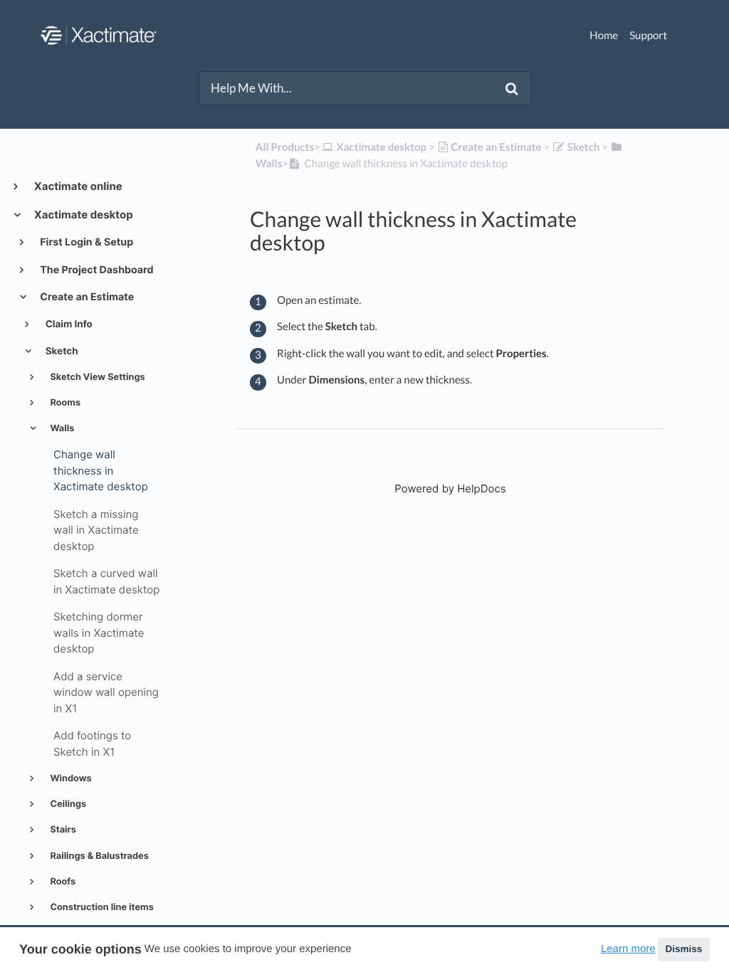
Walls (61, 428)
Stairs (62, 830)
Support (648, 35)
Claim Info (68, 324)
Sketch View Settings (96, 377)
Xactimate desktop (82, 214)
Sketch (60, 351)
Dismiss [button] (683, 949)
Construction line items (100, 907)
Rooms (64, 403)
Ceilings (67, 804)
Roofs (61, 882)
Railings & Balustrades (98, 856)
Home (603, 35)
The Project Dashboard (96, 270)
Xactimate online (77, 186)
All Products (285, 147)
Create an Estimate (86, 297)
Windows (69, 778)
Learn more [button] (628, 949)
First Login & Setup (85, 242)
